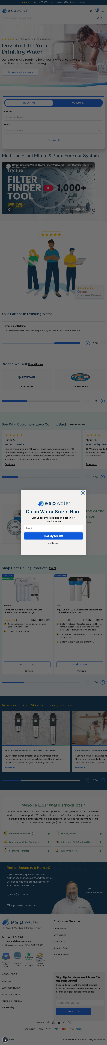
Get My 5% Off (53, 536)
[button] (5, 1040)
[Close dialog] (83, 493)
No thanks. (53, 543)
